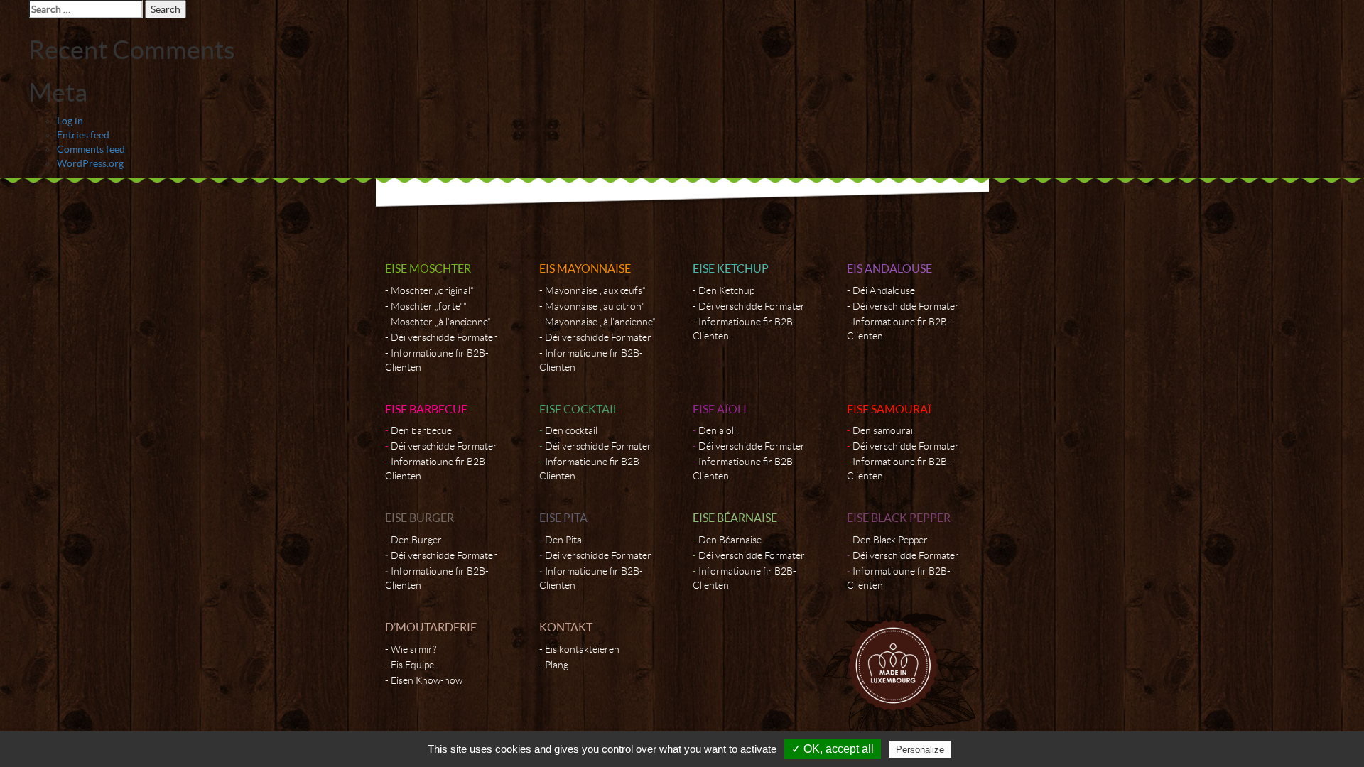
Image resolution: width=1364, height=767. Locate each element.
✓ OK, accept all (832, 749)
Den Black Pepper (890, 539)
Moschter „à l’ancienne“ (441, 321)
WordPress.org (90, 163)
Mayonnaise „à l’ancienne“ (600, 321)
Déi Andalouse (883, 290)
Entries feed (83, 135)
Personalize (920, 749)
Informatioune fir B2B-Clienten (437, 360)
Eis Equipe (412, 664)
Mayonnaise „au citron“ (595, 306)
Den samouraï (882, 430)
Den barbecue (421, 430)
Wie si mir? (413, 649)
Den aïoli (717, 430)
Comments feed (91, 149)
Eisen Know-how (426, 680)
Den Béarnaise (730, 539)
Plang (556, 664)
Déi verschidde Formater (444, 337)
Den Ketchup (726, 290)
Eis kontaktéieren (582, 649)
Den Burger (416, 539)
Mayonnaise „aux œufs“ (595, 290)
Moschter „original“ (432, 290)
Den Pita (563, 539)
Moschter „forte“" (429, 306)
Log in (70, 120)
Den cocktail (571, 430)
